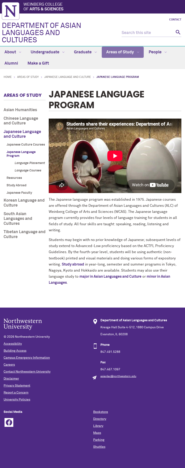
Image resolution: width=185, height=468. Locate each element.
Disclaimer (11, 378)
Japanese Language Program (21, 154)
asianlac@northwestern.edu (118, 376)
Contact (175, 19)
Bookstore (100, 412)
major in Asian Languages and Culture (110, 276)
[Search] (177, 33)
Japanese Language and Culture (67, 77)
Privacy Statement (17, 385)
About (11, 52)
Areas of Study (120, 52)
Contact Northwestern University (27, 371)
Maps (97, 432)
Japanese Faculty (19, 192)
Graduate (83, 52)
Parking (98, 439)
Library (98, 426)
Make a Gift (38, 63)
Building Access (15, 350)
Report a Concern (16, 392)
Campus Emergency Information (27, 357)
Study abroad (73, 264)
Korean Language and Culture (24, 202)
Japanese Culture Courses (26, 144)
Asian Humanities (20, 110)
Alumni (11, 63)
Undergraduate (45, 52)
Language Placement (30, 163)
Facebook (9, 422)
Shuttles (99, 446)
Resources (14, 178)
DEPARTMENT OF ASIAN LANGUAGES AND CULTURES (41, 33)
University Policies (17, 399)
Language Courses (28, 170)
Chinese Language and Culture (21, 121)
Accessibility (13, 343)
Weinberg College (43, 6)
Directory (99, 419)
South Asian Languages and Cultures (18, 219)
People (155, 52)
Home (8, 77)
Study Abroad (16, 185)
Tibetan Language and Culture (25, 234)
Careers (9, 364)
